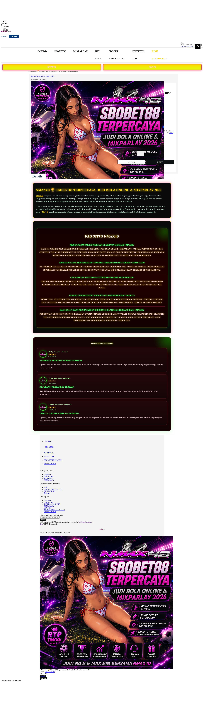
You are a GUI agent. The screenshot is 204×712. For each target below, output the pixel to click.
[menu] (102, 55)
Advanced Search (187, 47)
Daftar (14, 36)
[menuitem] (42, 51)
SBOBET (47, 508)
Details (37, 176)
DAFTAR (51, 67)
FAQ (45, 487)
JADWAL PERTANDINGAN (54, 510)
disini (171, 133)
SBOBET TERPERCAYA (53, 460)
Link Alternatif (50, 672)
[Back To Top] (40, 679)
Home (29, 71)
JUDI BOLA (48, 453)
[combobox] (191, 45)
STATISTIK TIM (50, 464)
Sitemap (47, 493)
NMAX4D (39, 196)
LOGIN (152, 67)
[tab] (37, 176)
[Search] (197, 46)
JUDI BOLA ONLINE (52, 504)
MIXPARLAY (49, 456)
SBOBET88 (49, 447)
